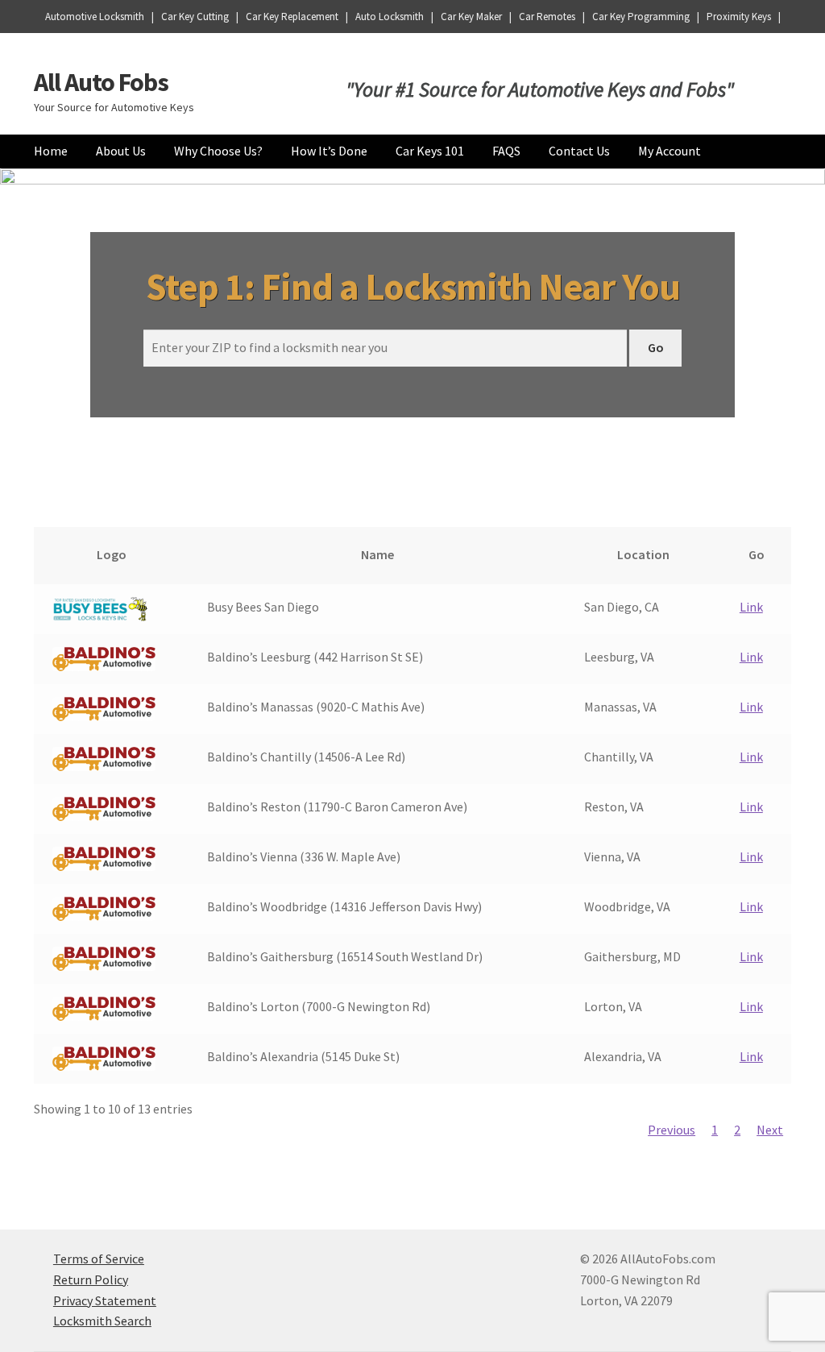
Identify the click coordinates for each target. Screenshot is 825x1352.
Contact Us (579, 151)
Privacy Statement (104, 1300)
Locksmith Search (102, 1321)
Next (770, 1130)
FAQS (506, 151)
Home (51, 151)
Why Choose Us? (218, 151)
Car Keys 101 (430, 151)
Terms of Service (98, 1258)
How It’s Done (329, 151)
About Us (121, 151)
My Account (669, 151)
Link (751, 607)
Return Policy (90, 1279)
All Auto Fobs (101, 82)
